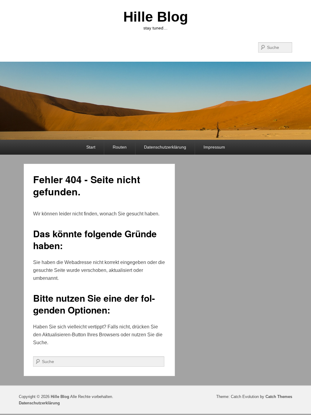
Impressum (214, 147)
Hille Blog (155, 17)
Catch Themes (278, 396)
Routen (120, 147)
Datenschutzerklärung (165, 147)
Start (90, 147)
